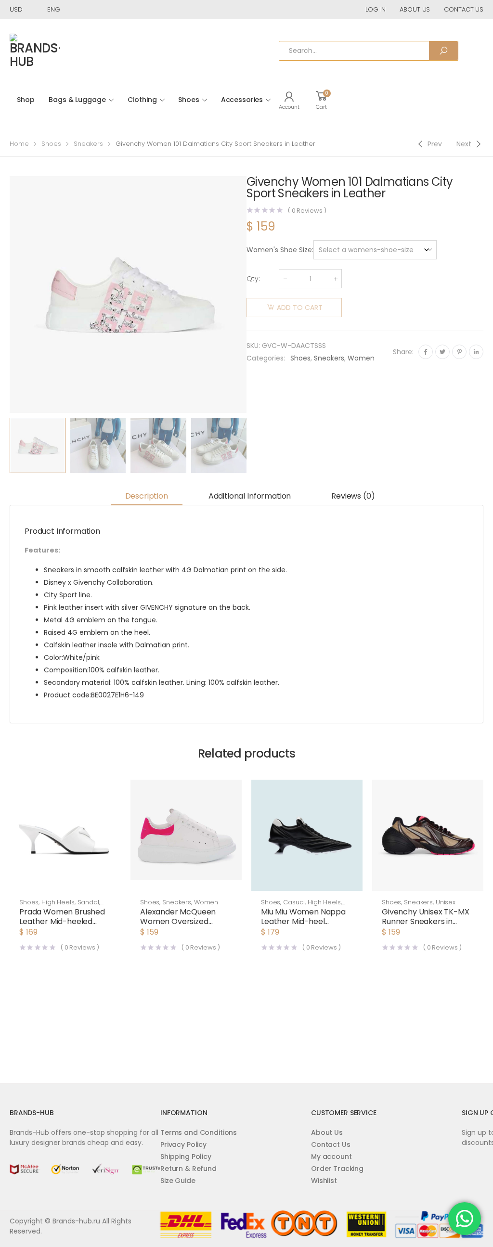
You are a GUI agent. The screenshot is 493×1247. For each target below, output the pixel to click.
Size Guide (177, 1180)
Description (146, 495)
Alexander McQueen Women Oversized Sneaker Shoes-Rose (178, 921)
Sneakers (88, 143)
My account (331, 1156)
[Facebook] (425, 352)
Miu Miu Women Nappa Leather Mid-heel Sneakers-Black (303, 921)
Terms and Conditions (198, 1132)
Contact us (463, 9)
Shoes (188, 99)
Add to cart (300, 307)
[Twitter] (442, 352)
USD (16, 9)
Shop (25, 99)
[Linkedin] (476, 352)
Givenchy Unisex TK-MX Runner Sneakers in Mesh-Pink (425, 921)
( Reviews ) (306, 210)
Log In (375, 9)
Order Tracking (337, 1168)
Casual (294, 902)
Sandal (88, 902)
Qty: (253, 278)
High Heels (58, 902)
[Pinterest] (459, 352)
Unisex (445, 902)
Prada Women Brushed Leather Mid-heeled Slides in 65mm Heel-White (62, 926)
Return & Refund (188, 1168)
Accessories (242, 99)
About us (415, 9)
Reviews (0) (353, 495)
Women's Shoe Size (279, 250)
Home (19, 143)
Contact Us (330, 1144)
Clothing (142, 99)
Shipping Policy (185, 1156)
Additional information (249, 495)
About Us (327, 1132)
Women (361, 358)
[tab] (146, 496)
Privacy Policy (183, 1144)
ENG (53, 9)
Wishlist (324, 1180)
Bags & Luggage (77, 99)
